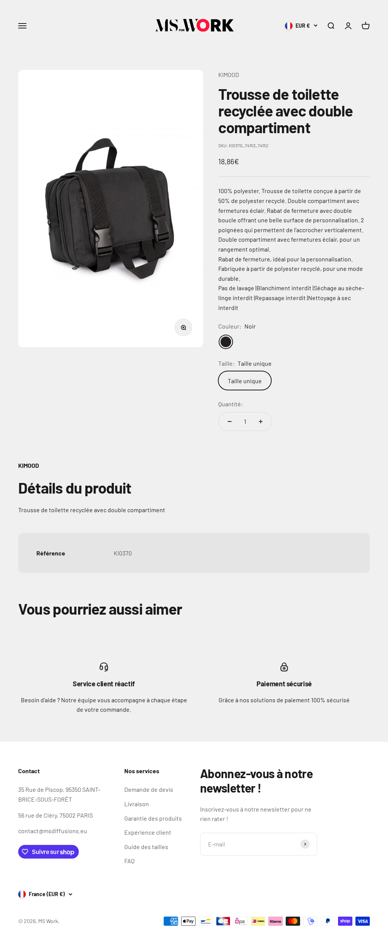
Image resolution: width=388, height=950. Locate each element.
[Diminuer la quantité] (230, 421)
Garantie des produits (153, 818)
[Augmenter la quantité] (261, 421)
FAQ (129, 860)
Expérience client (147, 832)
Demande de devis (148, 789)
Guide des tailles (146, 846)
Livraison (136, 803)
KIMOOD (228, 74)
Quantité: (230, 403)
